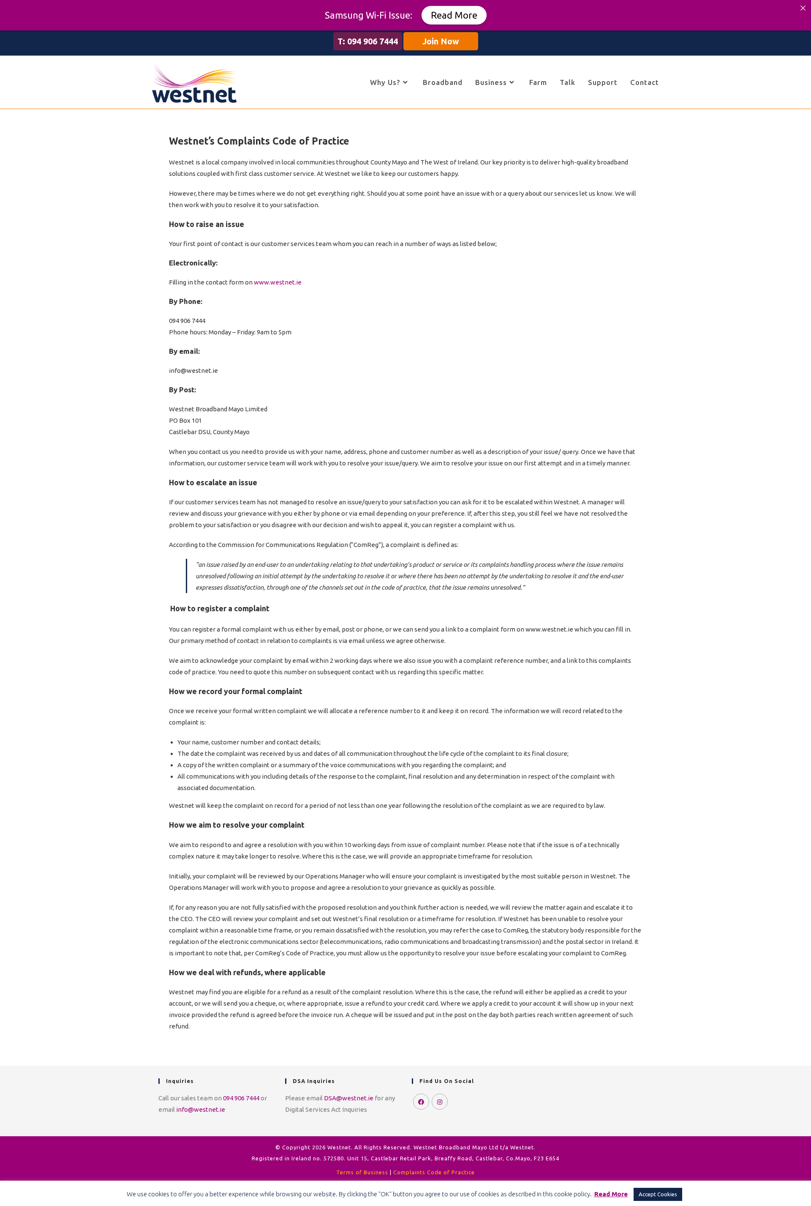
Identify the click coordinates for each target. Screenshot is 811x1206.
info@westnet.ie (200, 1109)
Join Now (440, 41)
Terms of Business (362, 1172)
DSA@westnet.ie (348, 1098)
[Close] (803, 8)
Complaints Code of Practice (434, 1172)
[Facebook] (421, 1102)
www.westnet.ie (278, 282)
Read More (454, 15)
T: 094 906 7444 (367, 41)
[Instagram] (440, 1102)
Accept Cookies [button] (658, 1194)
